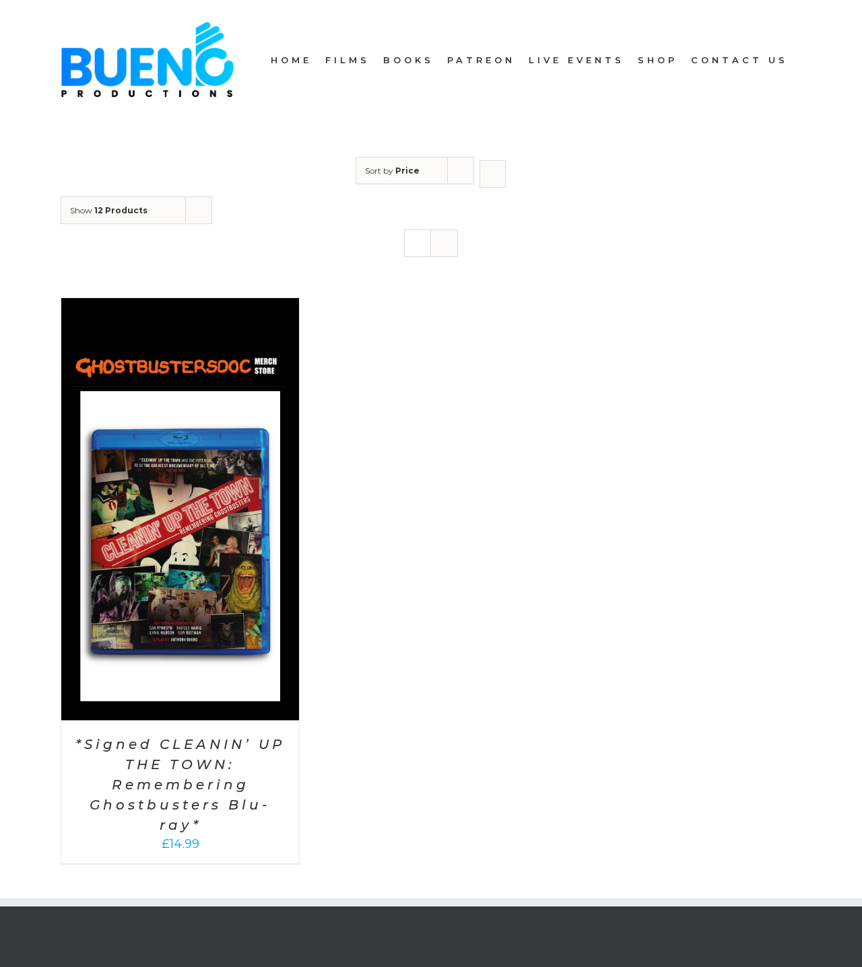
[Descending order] (492, 174)
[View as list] (444, 243)
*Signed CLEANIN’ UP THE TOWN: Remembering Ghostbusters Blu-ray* (180, 784)
